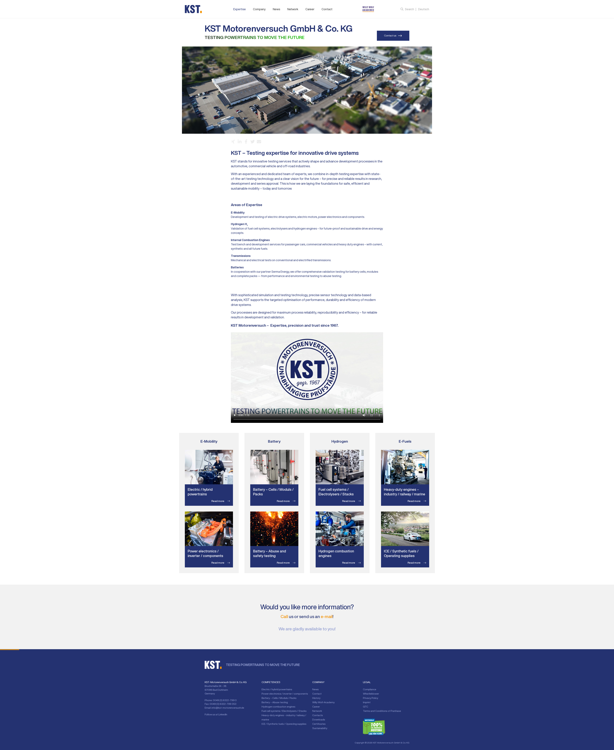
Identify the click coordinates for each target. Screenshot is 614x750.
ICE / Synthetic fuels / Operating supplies (284, 724)
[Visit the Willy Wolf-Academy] (368, 9)
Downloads (318, 719)
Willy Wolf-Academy (323, 702)
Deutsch (423, 9)
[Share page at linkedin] (239, 141)
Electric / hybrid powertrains (277, 689)
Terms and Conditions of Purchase (382, 711)
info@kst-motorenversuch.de (228, 707)
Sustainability (319, 728)
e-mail (327, 616)
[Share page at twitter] (252, 141)
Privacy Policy (370, 698)
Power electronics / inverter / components (285, 693)
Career (309, 9)
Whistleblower (371, 693)
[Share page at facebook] (246, 141)
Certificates (319, 724)
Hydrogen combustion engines (278, 706)
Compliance (369, 689)
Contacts (317, 715)
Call (284, 616)
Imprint (366, 702)
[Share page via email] (259, 141)
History (316, 698)
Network (292, 9)
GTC (365, 706)
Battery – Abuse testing (275, 702)
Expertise (239, 9)
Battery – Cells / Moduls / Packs (279, 698)
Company (259, 9)
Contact (327, 9)
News (276, 9)
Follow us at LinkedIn (216, 714)
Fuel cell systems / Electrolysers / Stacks (284, 711)
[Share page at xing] (233, 141)
